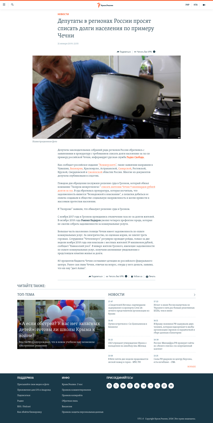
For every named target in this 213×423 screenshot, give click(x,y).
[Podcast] (164, 385)
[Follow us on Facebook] (109, 385)
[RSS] (157, 385)
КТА (195, 5)
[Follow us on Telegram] (143, 385)
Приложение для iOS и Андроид (34, 390)
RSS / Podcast (24, 406)
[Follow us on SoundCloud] (150, 385)
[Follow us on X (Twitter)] (116, 385)
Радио (20, 401)
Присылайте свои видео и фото (33, 384)
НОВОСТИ (116, 295)
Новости (63, 14)
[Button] (124, 52)
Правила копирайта (72, 395)
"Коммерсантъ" (107, 165)
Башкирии (76, 168)
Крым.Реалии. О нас (72, 384)
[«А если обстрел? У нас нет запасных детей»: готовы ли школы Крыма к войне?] (61, 324)
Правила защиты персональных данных (82, 412)
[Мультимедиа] (204, 5)
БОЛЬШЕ (191, 367)
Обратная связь (70, 401)
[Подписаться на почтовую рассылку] (171, 385)
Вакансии (67, 406)
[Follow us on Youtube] (123, 385)
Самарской (124, 168)
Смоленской (95, 172)
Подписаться (23, 395)
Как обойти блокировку (29, 412)
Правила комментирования (76, 390)
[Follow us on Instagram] (130, 385)
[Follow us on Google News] (137, 385)
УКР (187, 5)
